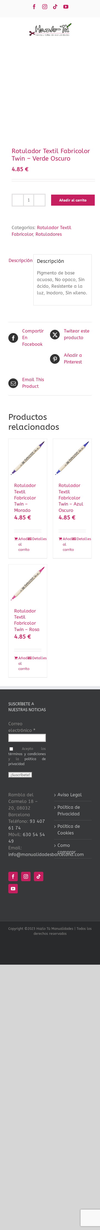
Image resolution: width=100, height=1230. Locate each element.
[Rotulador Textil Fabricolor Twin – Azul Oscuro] (72, 458)
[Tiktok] (38, 876)
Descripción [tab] (19, 260)
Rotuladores (49, 234)
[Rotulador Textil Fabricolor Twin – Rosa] (28, 583)
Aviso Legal (70, 794)
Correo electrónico (21, 727)
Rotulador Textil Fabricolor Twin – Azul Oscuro (71, 498)
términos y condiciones (27, 754)
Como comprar (67, 849)
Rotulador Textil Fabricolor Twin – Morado (25, 498)
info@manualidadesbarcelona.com (46, 854)
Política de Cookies (69, 830)
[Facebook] (13, 876)
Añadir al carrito (73, 200)
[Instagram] (26, 876)
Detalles (36, 539)
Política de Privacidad (69, 810)
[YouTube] (13, 888)
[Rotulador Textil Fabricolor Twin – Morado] (28, 458)
